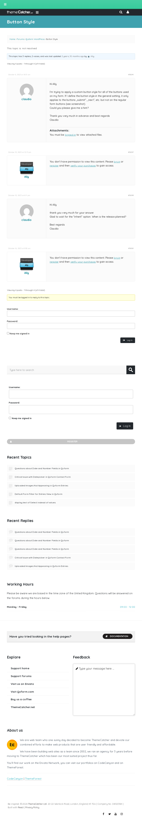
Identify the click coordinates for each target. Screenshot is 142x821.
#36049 (131, 195)
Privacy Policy (32, 807)
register (54, 165)
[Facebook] (103, 814)
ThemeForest (33, 778)
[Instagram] (122, 814)
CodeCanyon (15, 778)
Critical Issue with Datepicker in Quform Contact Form (43, 477)
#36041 (131, 74)
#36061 (131, 248)
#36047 (131, 152)
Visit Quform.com (22, 691)
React (21, 807)
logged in (70, 134)
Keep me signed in (19, 333)
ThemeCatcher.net (23, 707)
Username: (12, 309)
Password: (12, 321)
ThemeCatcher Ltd (37, 803)
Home (12, 39)
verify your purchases (83, 165)
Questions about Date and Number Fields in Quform (42, 468)
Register (72, 441)
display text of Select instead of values (35, 502)
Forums (20, 39)
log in (117, 161)
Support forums (21, 676)
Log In (129, 340)
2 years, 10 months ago (73, 56)
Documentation (119, 636)
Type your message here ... (96, 668)
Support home (20, 668)
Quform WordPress (35, 39)
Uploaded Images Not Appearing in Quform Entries (41, 485)
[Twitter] (109, 814)
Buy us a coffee (21, 699)
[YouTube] (115, 814)
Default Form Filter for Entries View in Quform (38, 494)
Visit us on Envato (22, 684)
